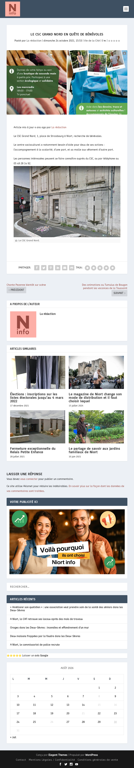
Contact (21, 759)
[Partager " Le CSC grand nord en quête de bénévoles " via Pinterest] (50, 267)
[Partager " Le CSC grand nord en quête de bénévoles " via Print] (71, 267)
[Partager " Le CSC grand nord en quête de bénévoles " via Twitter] (43, 267)
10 (18, 704)
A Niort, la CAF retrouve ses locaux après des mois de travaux (46, 619)
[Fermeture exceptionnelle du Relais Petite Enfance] (37, 426)
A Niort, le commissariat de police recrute (35, 644)
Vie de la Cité (92, 40)
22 (99, 713)
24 (18, 722)
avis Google (41, 655)
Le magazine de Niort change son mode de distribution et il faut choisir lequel (95, 397)
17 (18, 713)
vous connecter (29, 479)
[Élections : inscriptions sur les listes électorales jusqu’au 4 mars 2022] (37, 372)
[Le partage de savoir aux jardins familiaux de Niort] (96, 426)
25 (34, 722)
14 (83, 704)
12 (51, 704)
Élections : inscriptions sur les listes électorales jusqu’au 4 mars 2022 (36, 397)
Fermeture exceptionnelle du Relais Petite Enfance (33, 450)
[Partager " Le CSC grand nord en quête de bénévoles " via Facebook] (36, 267)
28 (83, 722)
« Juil (13, 737)
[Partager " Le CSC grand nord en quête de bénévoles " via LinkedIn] (57, 267)
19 (51, 713)
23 (115, 713)
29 (99, 722)
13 (67, 704)
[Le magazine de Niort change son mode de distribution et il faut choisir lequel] (96, 372)
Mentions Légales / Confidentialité (52, 759)
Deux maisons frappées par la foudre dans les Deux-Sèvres (45, 636)
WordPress (91, 755)
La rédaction (34, 40)
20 (67, 713)
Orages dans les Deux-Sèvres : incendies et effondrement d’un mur (49, 627)
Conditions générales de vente (98, 759)
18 (34, 713)
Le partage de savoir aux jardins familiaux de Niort (94, 450)
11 (34, 704)
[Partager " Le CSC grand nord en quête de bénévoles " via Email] (64, 267)
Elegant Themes (58, 755)
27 (67, 722)
